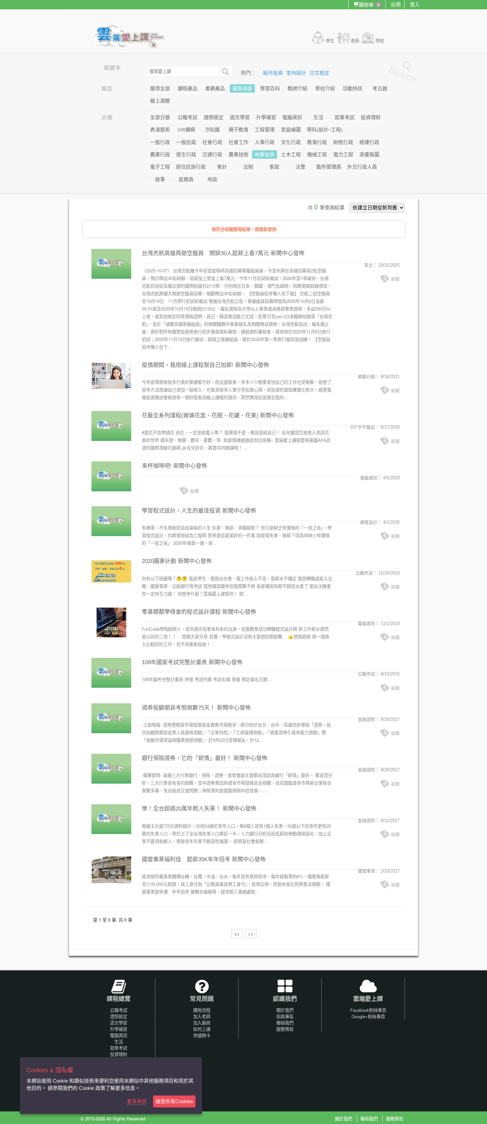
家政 (274, 167)
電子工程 (160, 167)
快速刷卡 (201, 1035)
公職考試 (187, 117)
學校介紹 (325, 88)
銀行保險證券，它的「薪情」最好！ (187, 758)
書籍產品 (215, 88)
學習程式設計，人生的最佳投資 (181, 511)
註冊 (396, 4)
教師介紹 (297, 88)
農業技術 (238, 154)
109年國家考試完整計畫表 (174, 662)
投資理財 (371, 117)
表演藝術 (160, 129)
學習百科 (270, 88)
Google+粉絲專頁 (368, 1016)
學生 (330, 40)
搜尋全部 (160, 88)
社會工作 (238, 142)
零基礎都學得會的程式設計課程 (181, 612)
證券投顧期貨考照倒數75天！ (178, 708)
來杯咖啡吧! (157, 466)
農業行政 (160, 154)
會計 (222, 167)
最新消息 (242, 88)
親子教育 (238, 129)
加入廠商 (201, 1022)
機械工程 (317, 154)
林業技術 (265, 154)
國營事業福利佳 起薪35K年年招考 (186, 859)
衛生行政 (186, 154)
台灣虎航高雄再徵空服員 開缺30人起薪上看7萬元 (205, 253)
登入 (415, 4)
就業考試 (344, 117)
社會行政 (212, 142)
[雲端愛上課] (132, 37)
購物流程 (201, 1010)
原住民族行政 (191, 167)
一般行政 (160, 142)
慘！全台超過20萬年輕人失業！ (181, 809)
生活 (318, 117)
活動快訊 (352, 88)
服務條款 (285, 1029)
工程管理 (265, 129)
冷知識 (212, 129)
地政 (212, 179)
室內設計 (296, 73)
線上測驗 (160, 101)
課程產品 (187, 88)
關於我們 (285, 1010)
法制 (248, 167)
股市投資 (273, 73)
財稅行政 (343, 142)
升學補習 (266, 117)
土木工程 (291, 154)
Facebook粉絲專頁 (368, 1010)
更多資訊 (137, 1101)
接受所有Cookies (174, 1101)
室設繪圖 (291, 129)
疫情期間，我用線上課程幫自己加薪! (188, 365)
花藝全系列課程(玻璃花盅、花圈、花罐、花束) (200, 415)
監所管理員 (328, 167)
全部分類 (160, 117)
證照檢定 (214, 117)
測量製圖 (369, 154)
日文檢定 (319, 73)
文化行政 (291, 142)
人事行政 (265, 142)
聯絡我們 (285, 1022)
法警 (300, 167)
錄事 (160, 179)
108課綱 (186, 129)
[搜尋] (225, 71)
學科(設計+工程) (325, 129)
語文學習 (240, 117)
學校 (379, 40)
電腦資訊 (292, 117)
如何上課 (201, 1029)
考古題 (379, 88)
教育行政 (317, 142)
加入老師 (201, 1016)
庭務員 (186, 179)
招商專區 (285, 1016)
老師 (355, 40)
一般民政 (186, 142)
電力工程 (343, 154)
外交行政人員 (362, 167)
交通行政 (212, 154)
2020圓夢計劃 (159, 561)
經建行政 (369, 142)
